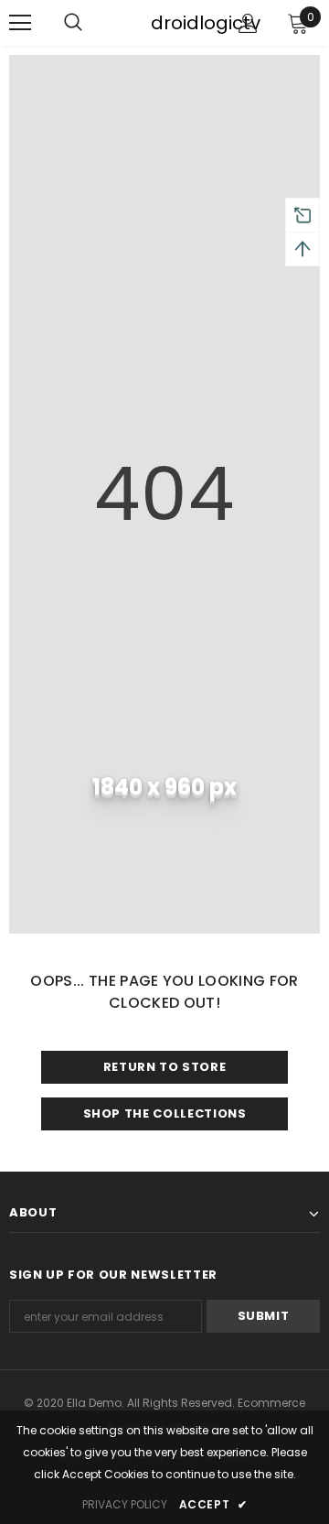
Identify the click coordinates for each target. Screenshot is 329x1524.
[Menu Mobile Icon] (20, 23)
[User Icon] (248, 23)
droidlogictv (163, 23)
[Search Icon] (91, 23)
